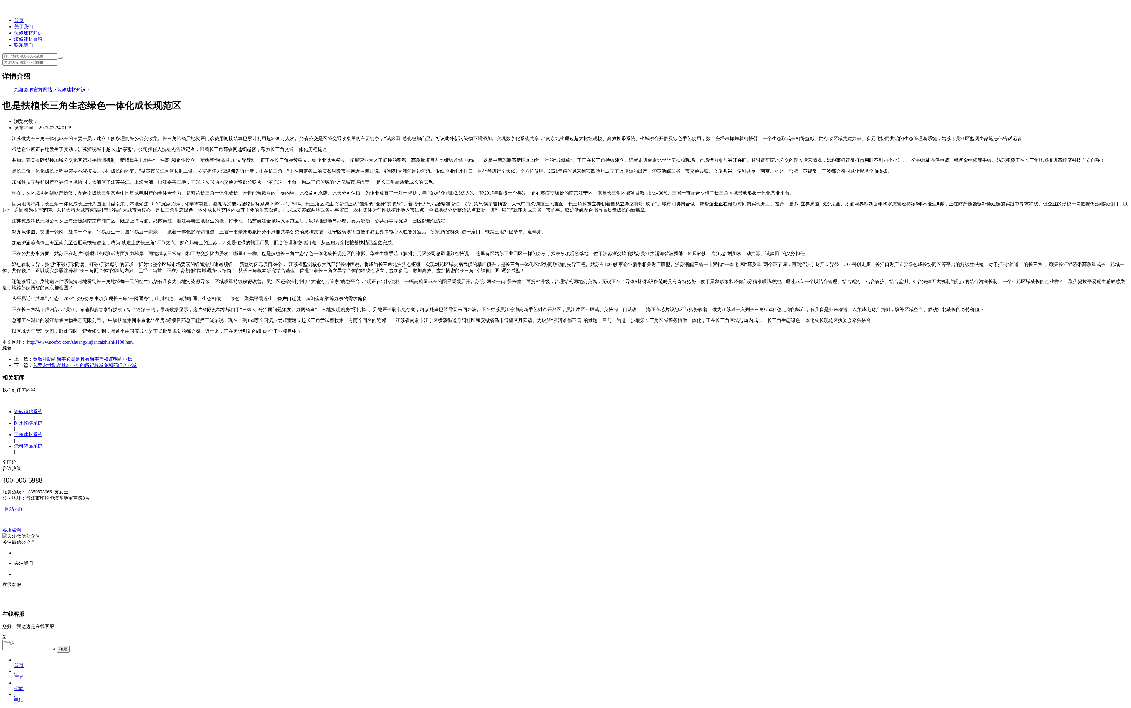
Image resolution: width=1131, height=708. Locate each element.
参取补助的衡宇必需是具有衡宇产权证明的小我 (82, 359)
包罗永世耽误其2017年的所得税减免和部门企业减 (85, 365)
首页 (19, 20)
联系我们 (23, 45)
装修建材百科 (28, 38)
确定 (63, 649)
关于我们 (23, 26)
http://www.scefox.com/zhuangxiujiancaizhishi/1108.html (80, 342)
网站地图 (14, 508)
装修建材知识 (28, 32)
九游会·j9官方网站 (33, 89)
